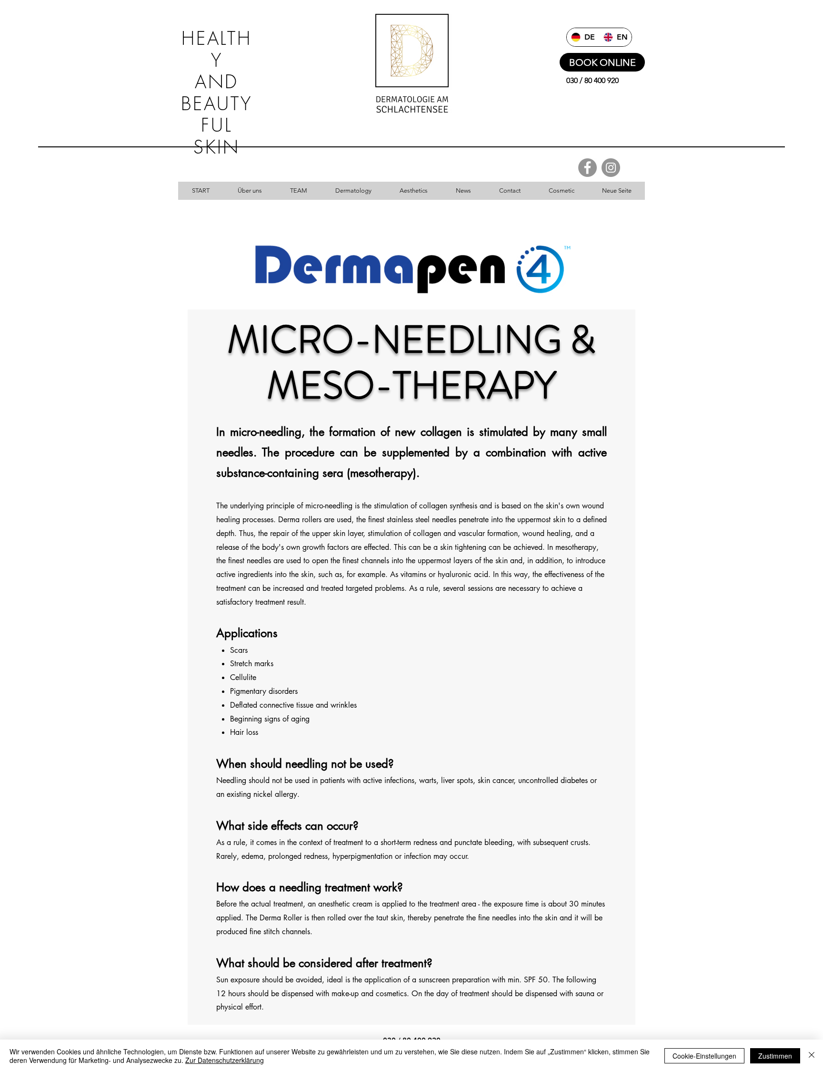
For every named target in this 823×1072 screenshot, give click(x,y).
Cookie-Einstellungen (704, 1056)
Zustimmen (775, 1056)
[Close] (811, 1055)
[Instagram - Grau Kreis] (611, 167)
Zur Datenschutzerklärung (224, 1060)
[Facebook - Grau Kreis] (587, 167)
